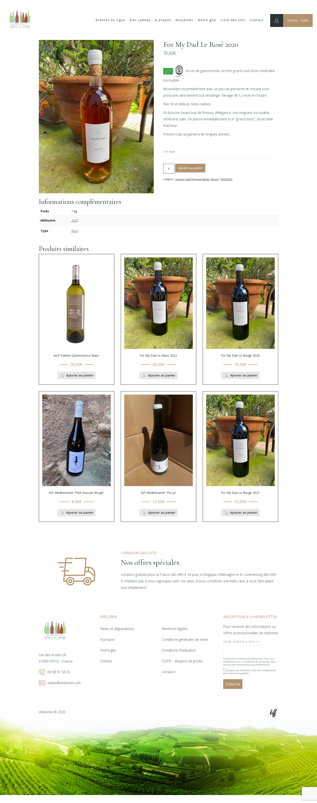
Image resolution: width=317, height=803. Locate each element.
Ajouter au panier (190, 168)
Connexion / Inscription (276, 20)
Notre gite (207, 20)
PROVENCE (226, 179)
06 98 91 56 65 (58, 672)
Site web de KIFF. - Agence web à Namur (274, 713)
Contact (257, 20)
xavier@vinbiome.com (64, 682)
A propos (163, 20)
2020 (74, 220)
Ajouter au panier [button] (79, 375)
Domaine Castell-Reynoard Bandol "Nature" (197, 179)
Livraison (169, 671)
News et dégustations (117, 628)
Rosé (74, 231)
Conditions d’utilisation (179, 650)
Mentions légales (175, 628)
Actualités (184, 20)
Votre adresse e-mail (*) (241, 641)
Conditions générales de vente (185, 639)
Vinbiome (19, 20)
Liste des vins (233, 20)
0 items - (297, 20)
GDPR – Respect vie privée (182, 661)
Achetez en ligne (110, 20)
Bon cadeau (140, 20)
